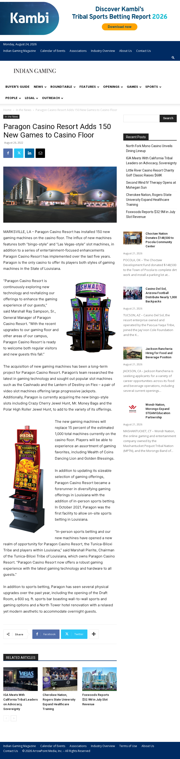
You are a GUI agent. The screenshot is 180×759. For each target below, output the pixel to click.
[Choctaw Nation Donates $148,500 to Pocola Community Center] (132, 238)
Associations (78, 51)
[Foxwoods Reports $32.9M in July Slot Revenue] (99, 679)
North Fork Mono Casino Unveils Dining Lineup (149, 148)
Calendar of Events (52, 51)
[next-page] (14, 718)
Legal (30, 98)
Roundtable (61, 87)
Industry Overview (103, 51)
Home (7, 110)
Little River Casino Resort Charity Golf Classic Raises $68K (150, 172)
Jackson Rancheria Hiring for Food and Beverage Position (159, 353)
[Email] (40, 153)
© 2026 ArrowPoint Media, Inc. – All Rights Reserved (56, 751)
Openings (111, 87)
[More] (94, 634)
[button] (173, 57)
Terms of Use (128, 746)
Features (87, 87)
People (11, 98)
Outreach (51, 98)
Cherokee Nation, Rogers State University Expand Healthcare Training (149, 199)
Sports (151, 87)
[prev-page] (6, 718)
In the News (23, 110)
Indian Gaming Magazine (19, 51)
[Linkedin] (29, 153)
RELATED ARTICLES (20, 658)
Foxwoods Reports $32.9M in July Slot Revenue (95, 699)
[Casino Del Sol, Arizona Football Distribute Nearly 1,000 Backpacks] (132, 293)
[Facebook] (8, 153)
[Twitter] (18, 153)
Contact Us (143, 51)
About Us (125, 51)
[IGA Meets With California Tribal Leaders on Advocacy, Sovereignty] (20, 679)
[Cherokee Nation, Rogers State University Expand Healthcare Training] (60, 679)
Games (132, 87)
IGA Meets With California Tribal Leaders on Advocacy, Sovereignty (151, 160)
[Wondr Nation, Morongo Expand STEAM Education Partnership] (132, 409)
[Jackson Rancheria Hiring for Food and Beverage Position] (132, 353)
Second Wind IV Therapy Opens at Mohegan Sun (151, 185)
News (38, 87)
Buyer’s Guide (17, 87)
